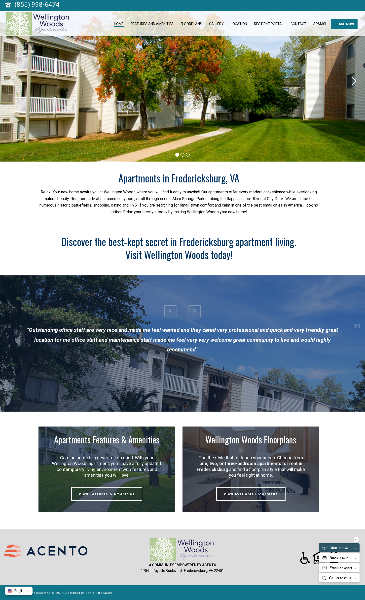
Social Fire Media (99, 593)
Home (119, 24)
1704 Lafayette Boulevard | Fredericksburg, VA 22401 (182, 571)
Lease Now (344, 24)
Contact (298, 24)
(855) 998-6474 (37, 4)
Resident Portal (269, 24)
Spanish (320, 24)
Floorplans (191, 24)
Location (239, 24)
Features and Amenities (152, 24)
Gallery (216, 24)
